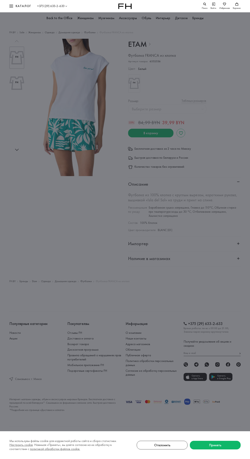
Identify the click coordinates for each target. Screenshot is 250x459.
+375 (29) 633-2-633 (50, 6)
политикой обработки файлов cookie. (55, 449)
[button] (20, 6)
